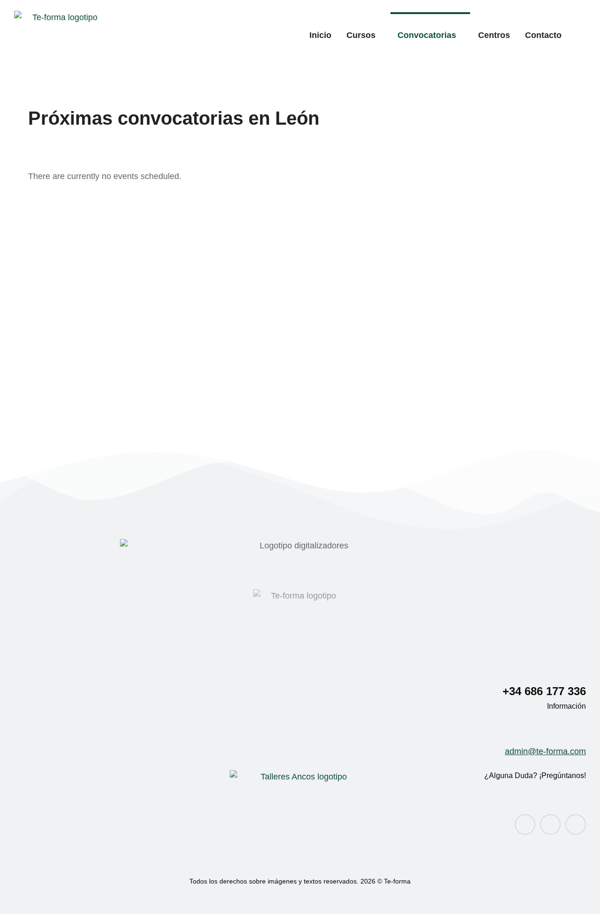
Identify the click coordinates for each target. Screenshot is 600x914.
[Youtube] (575, 824)
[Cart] (582, 35)
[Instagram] (550, 824)
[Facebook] (525, 824)
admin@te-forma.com (545, 751)
